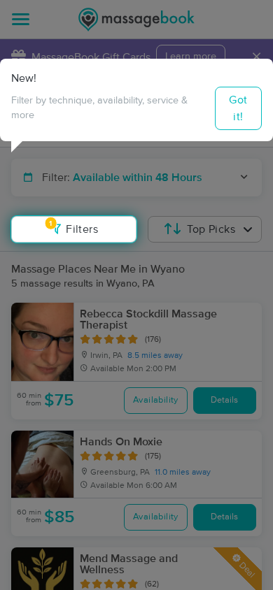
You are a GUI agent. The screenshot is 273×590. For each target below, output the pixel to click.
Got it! (238, 108)
